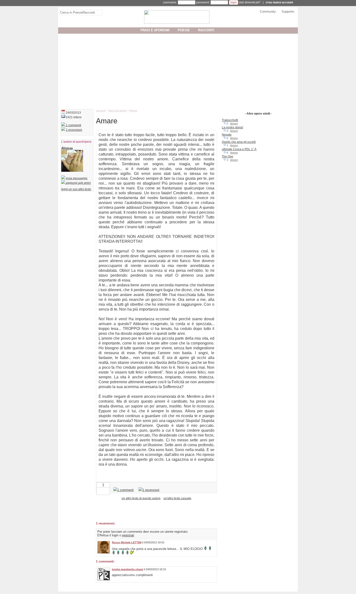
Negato (227, 134)
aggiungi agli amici (78, 183)
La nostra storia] (232, 127)
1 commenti (73, 125)
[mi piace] (107, 491)
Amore (234, 123)
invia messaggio (76, 178)
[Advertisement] (178, 70)
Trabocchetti (230, 120)
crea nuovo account (279, 2)
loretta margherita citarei (127, 569)
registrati (128, 535)
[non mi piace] (99, 491)
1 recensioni (74, 130)
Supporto (288, 11)
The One (227, 156)
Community (268, 11)
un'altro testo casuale (177, 498)
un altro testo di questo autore (141, 498)
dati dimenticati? (250, 2)
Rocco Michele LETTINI (126, 542)
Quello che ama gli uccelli (239, 142)
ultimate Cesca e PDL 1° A (239, 149)
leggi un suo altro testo (76, 189)
